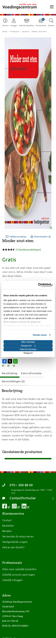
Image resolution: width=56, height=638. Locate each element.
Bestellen (8, 525)
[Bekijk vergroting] (28, 133)
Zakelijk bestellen (26, 25)
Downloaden (43, 236)
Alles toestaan (28, 342)
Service (5, 25)
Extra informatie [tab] (31, 373)
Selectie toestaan (28, 349)
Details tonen (40, 335)
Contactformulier (23, 498)
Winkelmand (41, 25)
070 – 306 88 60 (21, 485)
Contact (7, 520)
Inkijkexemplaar (18, 236)
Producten (14, 31)
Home (4, 31)
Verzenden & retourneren (18, 536)
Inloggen (14, 25)
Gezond (25, 31)
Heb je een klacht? (13, 547)
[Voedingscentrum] (19, 6)
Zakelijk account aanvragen (18, 574)
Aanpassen (26, 345)
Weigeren (28, 353)
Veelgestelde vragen (15, 541)
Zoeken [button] (51, 25)
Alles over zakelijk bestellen (19, 569)
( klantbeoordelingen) (28, 249)
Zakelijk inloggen (12, 580)
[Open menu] (52, 6)
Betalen (7, 531)
